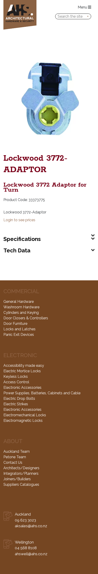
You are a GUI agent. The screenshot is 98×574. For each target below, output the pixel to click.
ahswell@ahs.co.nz (31, 554)
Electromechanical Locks (24, 415)
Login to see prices (19, 220)
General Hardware (18, 301)
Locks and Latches (19, 329)
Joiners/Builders (17, 479)
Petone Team (14, 457)
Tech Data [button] (16, 250)
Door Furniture (15, 323)
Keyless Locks (15, 376)
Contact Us (12, 462)
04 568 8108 (26, 548)
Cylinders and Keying (21, 312)
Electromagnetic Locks (23, 420)
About (13, 441)
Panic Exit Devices (18, 334)
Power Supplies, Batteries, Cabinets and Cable (41, 393)
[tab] (49, 231)
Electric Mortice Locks (22, 371)
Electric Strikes (15, 404)
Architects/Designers (21, 468)
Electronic (20, 355)
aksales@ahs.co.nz (31, 526)
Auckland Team (16, 451)
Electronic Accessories (22, 387)
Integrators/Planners (21, 473)
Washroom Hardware (21, 307)
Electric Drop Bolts (19, 398)
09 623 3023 (25, 520)
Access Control (16, 382)
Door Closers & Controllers (25, 318)
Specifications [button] (22, 239)
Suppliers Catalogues (21, 484)
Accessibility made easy (23, 365)
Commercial (21, 291)
